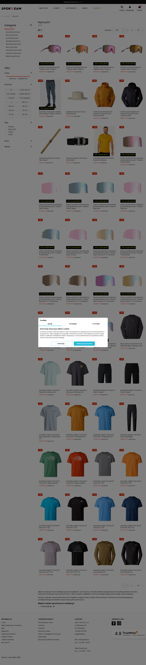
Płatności (41, 628)
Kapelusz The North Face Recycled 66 (76, 113)
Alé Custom (5, 642)
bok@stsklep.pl (80, 634)
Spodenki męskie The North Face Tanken (104, 391)
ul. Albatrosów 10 (80, 625)
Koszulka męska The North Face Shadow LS (103, 571)
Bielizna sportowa (13, 56)
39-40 (24, 114)
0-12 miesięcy (25, 98)
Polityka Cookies (7, 637)
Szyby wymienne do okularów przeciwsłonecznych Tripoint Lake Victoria (77, 253)
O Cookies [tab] (96, 324)
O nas (3, 622)
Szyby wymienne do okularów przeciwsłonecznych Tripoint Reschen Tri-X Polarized (50, 299)
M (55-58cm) (24, 94)
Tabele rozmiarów (7, 640)
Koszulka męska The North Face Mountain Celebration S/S (49, 437)
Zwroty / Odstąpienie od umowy (49, 634)
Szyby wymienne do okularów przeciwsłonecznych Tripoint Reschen (104, 206)
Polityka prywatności (8, 634)
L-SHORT (11, 98)
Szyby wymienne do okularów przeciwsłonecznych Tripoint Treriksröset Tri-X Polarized (77, 299)
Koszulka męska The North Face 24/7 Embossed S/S (76, 436)
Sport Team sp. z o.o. (82, 622)
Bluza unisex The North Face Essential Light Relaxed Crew (131, 345)
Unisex (10, 132)
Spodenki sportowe (13, 44)
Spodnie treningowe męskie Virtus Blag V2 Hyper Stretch (50, 113)
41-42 (11, 114)
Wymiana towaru (44, 631)
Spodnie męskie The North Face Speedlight (130, 436)
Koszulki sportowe (13, 32)
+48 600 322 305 (80, 631)
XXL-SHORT (11, 94)
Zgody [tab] (50, 324)
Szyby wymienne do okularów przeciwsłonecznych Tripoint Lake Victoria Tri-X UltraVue (104, 253)
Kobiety (11, 127)
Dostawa (41, 625)
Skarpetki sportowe (13, 53)
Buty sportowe (11, 47)
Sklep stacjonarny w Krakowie (11, 625)
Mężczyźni (9, 29)
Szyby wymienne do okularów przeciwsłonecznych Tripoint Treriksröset (50, 253)
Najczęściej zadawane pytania (48, 640)
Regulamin (5, 631)
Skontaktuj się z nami (45, 622)
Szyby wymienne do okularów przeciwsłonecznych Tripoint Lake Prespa (131, 160)
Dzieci (10, 134)
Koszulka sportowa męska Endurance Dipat (103, 159)
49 (138, 30)
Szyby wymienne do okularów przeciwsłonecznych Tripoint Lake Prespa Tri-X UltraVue (104, 299)
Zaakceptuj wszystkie (84, 344)
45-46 (11, 110)
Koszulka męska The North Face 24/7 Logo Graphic (49, 482)
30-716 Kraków (80, 628)
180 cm (25, 102)
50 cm (24, 106)
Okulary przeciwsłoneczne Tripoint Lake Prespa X (49, 68)
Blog (2, 628)
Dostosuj (61, 344)
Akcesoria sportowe (14, 50)
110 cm (11, 106)
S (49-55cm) (25, 90)
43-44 (24, 110)
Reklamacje (42, 637)
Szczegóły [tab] (73, 324)
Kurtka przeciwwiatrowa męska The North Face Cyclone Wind (102, 114)
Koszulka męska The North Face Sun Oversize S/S (49, 391)
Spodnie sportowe (13, 41)
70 (11, 90)
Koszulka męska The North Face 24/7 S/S (103, 482)
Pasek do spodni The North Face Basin (49, 159)
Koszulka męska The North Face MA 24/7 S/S (130, 527)
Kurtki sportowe (12, 38)
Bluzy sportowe (12, 35)
